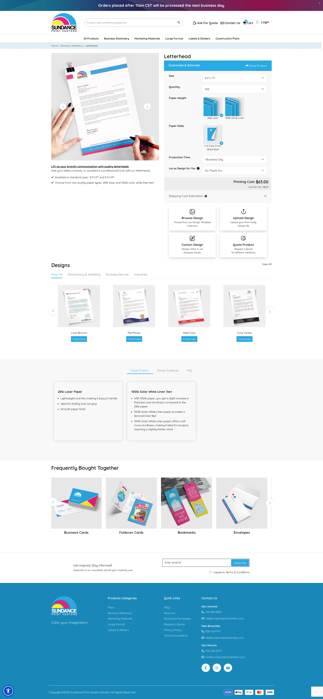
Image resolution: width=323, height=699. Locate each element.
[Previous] (63, 106)
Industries (140, 274)
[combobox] (234, 78)
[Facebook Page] (206, 668)
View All (267, 264)
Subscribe (240, 562)
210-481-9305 (214, 612)
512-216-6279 (214, 650)
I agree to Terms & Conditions (231, 572)
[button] (212, 106)
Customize (79, 339)
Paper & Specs (140, 370)
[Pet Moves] (134, 306)
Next (270, 311)
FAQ (189, 370)
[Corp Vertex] (244, 306)
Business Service (117, 274)
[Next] (147, 106)
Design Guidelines (168, 370)
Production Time (179, 157)
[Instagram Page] (217, 668)
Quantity (174, 87)
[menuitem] (91, 38)
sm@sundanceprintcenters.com (225, 657)
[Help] (197, 168)
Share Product (258, 65)
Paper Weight (177, 98)
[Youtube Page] (228, 668)
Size (171, 75)
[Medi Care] (189, 306)
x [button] (319, 3)
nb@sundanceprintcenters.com (225, 637)
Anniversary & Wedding (84, 274)
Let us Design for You (182, 168)
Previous (53, 310)
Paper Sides (176, 126)
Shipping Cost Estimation (186, 196)
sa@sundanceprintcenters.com (225, 618)
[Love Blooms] (79, 306)
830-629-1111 (213, 631)
